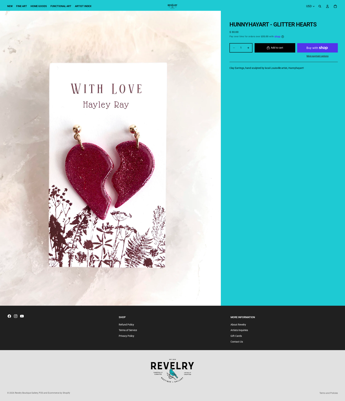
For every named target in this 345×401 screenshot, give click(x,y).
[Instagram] (15, 316)
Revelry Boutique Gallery (26, 393)
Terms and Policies (328, 393)
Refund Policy (126, 324)
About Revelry (238, 324)
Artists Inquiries (239, 330)
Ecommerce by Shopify (59, 393)
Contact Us (237, 341)
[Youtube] (22, 316)
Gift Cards (236, 335)
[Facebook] (9, 316)
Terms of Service (128, 330)
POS (41, 393)
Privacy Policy (126, 335)
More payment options (317, 56)
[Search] (320, 6)
